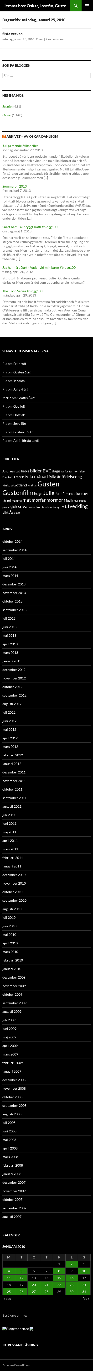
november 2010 (14, 883)
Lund (84, 494)
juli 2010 (9, 917)
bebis (25, 471)
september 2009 (14, 1003)
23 (71, 1285)
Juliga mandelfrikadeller (20, 146)
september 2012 (14, 695)
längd (6, 500)
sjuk (13, 506)
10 (84, 1271)
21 (46, 1285)
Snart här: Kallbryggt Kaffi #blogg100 (29, 227)
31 (84, 1292)
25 (9, 1292)
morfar (39, 500)
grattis (32, 485)
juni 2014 (9, 567)
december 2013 (14, 584)
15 (59, 1278)
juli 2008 (9, 1123)
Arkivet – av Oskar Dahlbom (32, 136)
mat (26, 500)
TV (62, 507)
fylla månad (36, 476)
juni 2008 (9, 1131)
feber (82, 471)
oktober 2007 (12, 1199)
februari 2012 (12, 755)
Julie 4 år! (20, 389)
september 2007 (14, 1208)
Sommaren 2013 (14, 186)
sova (22, 506)
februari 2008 (12, 1165)
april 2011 (10, 841)
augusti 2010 (11, 909)
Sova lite (19, 423)
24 (84, 1285)
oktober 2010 (12, 892)
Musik (68, 500)
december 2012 (14, 670)
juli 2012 (9, 712)
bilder (36, 470)
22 (59, 1285)
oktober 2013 (12, 601)
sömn (31, 507)
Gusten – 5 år (23, 432)
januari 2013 (11, 661)
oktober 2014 (12, 541)
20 (34, 1285)
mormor (54, 500)
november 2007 (14, 1191)
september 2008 (14, 1105)
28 (46, 1292)
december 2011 (14, 772)
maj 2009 (9, 1037)
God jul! (19, 406)
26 (21, 1292)
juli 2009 (9, 1020)
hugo (38, 493)
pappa (82, 500)
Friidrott (19, 364)
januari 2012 (11, 764)
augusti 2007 (11, 1217)
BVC (47, 470)
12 (21, 1278)
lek (71, 494)
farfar (64, 471)
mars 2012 (10, 746)
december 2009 (14, 977)
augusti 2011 (11, 806)
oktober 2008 (12, 1097)
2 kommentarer (55, 39)
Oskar (40, 39)
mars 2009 (10, 1054)
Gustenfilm (17, 492)
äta (18, 512)
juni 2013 (9, 627)
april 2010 (10, 943)
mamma (17, 500)
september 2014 (14, 550)
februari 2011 (12, 858)
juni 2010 (9, 926)
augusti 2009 (11, 1011)
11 (9, 1278)
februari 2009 (12, 1063)
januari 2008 (11, 1174)
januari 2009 (11, 1071)
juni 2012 (9, 721)
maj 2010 (9, 935)
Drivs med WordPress (16, 1365)
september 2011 (14, 798)
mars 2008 (10, 1157)
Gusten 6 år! (22, 372)
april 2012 (10, 738)
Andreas (8, 471)
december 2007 (14, 1182)
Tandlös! (19, 381)
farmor (73, 471)
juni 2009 (9, 1029)
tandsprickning (50, 507)
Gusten (48, 484)
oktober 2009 (12, 994)
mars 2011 (10, 849)
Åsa (12, 512)
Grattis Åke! (26, 398)
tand (38, 507)
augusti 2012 (11, 704)
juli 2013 (9, 618)
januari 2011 (11, 866)
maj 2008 (9, 1140)
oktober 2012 (12, 687)
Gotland (20, 485)
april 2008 (10, 1148)
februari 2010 (12, 960)
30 (71, 1292)
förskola (7, 485)
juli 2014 (9, 558)
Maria (6, 398)
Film (4, 477)
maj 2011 (9, 832)
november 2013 (14, 593)
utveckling (76, 506)
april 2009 (10, 1046)
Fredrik (19, 477)
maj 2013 (9, 635)
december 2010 (14, 875)
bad (18, 471)
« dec (7, 1298)
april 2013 (10, 644)
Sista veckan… (14, 34)
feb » (86, 1298)
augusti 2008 (11, 1114)
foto (10, 477)
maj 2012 (9, 729)
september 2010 (14, 900)
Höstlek (19, 415)
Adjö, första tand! (26, 440)
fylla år (55, 476)
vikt (5, 512)
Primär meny (87, 5)
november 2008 (14, 1088)
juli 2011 (9, 815)
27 (34, 1292)
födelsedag (72, 476)
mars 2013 (10, 652)
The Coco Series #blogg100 (22, 291)
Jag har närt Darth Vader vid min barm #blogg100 (39, 267)
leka (76, 493)
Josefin (7, 106)
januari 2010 (11, 969)
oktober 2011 (12, 789)
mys (76, 500)
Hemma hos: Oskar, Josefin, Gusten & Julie (36, 5)
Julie (48, 493)
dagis (56, 471)
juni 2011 (9, 823)
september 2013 (14, 610)
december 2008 (14, 1080)
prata (5, 507)
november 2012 (14, 678)
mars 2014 (10, 576)
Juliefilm (61, 493)
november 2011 (14, 781)
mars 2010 (10, 952)
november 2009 (14, 986)
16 (71, 1278)
